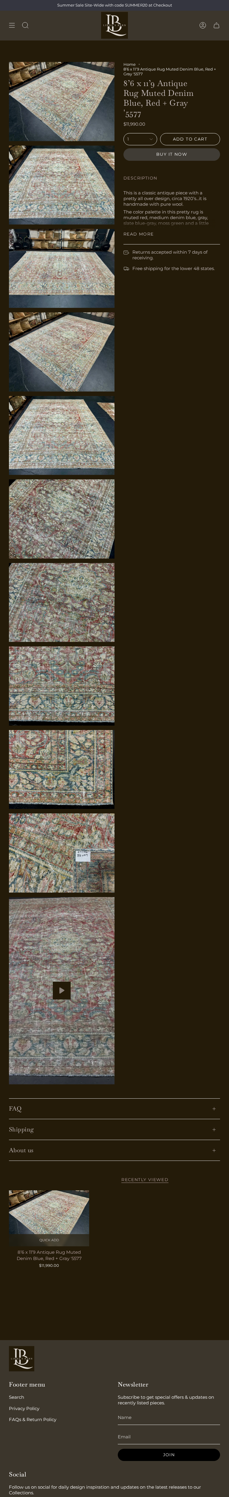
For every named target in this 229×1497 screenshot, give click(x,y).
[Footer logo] (21, 1358)
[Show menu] (12, 25)
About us (21, 1150)
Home (129, 64)
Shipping (21, 1129)
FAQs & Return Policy (32, 1419)
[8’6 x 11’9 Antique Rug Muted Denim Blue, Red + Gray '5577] (49, 1218)
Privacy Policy (24, 1408)
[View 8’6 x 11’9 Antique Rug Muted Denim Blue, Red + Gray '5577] (61, 990)
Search (16, 1397)
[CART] (216, 25)
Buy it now (171, 154)
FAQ (15, 1108)
